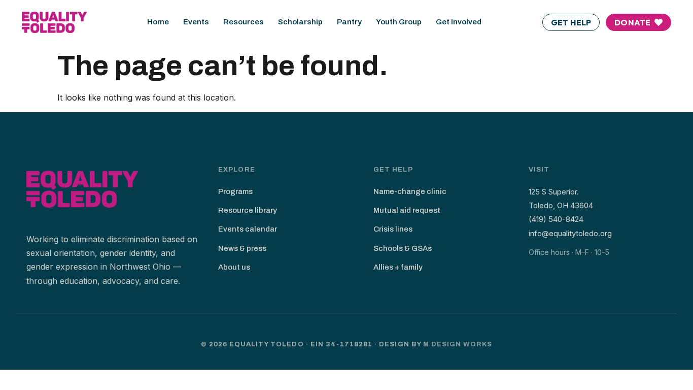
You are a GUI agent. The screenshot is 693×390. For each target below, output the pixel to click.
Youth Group (399, 22)
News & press (242, 248)
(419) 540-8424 (556, 219)
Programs (235, 191)
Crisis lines (392, 229)
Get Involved (458, 22)
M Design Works (458, 344)
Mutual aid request (406, 210)
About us (234, 267)
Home (158, 22)
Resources (243, 22)
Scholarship (300, 22)
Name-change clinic (409, 191)
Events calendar (247, 229)
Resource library (247, 210)
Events (196, 22)
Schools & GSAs (402, 248)
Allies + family (398, 267)
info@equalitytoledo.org (570, 233)
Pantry (349, 22)
